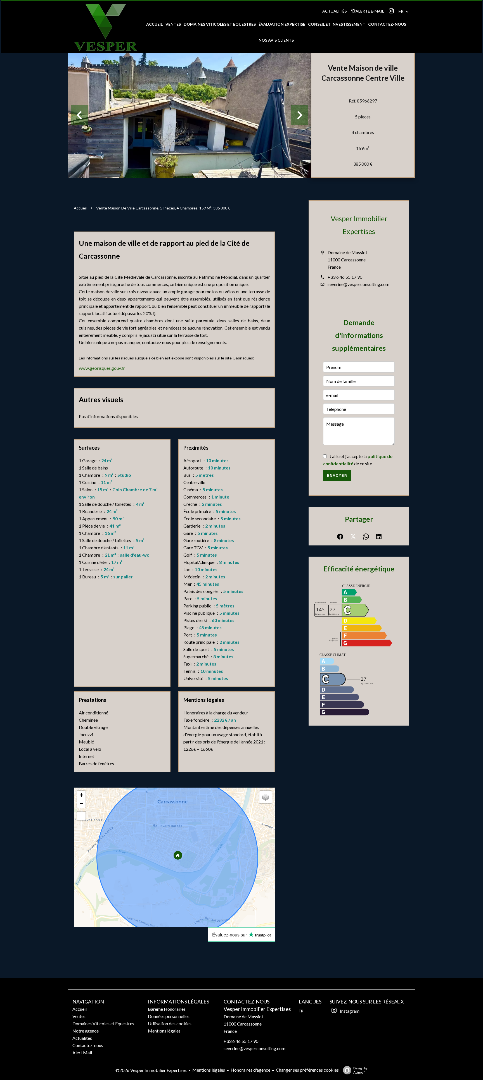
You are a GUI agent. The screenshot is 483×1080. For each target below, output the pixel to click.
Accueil (80, 208)
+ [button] (81, 794)
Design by (360, 1070)
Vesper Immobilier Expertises (257, 1009)
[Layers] (265, 797)
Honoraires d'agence (250, 1069)
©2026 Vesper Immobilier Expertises (151, 1070)
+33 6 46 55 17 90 (345, 277)
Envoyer (337, 476)
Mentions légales (208, 1069)
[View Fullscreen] (81, 816)
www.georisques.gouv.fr (102, 368)
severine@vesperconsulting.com (358, 284)
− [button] (81, 803)
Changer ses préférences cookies (307, 1069)
